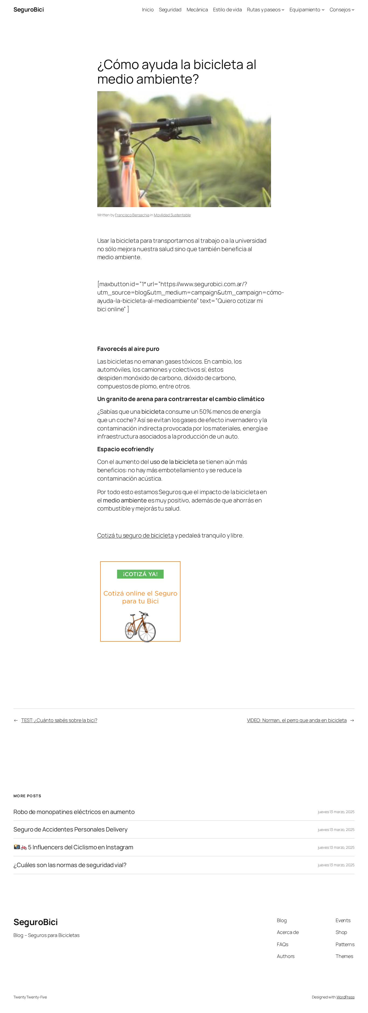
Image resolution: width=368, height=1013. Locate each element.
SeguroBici (28, 9)
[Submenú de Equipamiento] (323, 9)
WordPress (345, 997)
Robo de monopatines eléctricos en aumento (74, 812)
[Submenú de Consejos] (353, 9)
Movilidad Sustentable (172, 214)
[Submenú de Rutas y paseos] (283, 9)
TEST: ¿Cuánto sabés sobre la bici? (59, 720)
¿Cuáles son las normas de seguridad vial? (70, 865)
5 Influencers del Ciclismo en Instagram (80, 847)
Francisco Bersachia (132, 214)
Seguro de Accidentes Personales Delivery (70, 829)
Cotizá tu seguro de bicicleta (135, 535)
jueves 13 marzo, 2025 (336, 811)
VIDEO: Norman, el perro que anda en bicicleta (297, 720)
